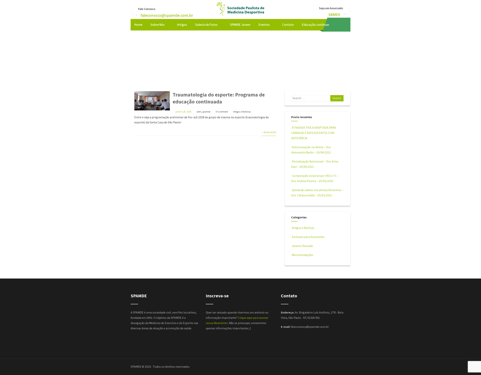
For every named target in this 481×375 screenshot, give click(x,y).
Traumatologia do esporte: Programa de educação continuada (219, 98)
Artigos (182, 25)
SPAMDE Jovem (240, 25)
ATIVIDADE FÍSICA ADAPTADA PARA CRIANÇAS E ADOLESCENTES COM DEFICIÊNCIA (313, 133)
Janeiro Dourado (302, 246)
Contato (288, 25)
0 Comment (222, 111)
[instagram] (344, 24)
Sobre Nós (158, 25)
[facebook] (336, 24)
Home (138, 25)
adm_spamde (203, 111)
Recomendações (302, 255)
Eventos (264, 25)
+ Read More (269, 132)
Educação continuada (317, 25)
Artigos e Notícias (242, 111)
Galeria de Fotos (206, 25)
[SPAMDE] (240, 16)
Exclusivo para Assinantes (308, 237)
